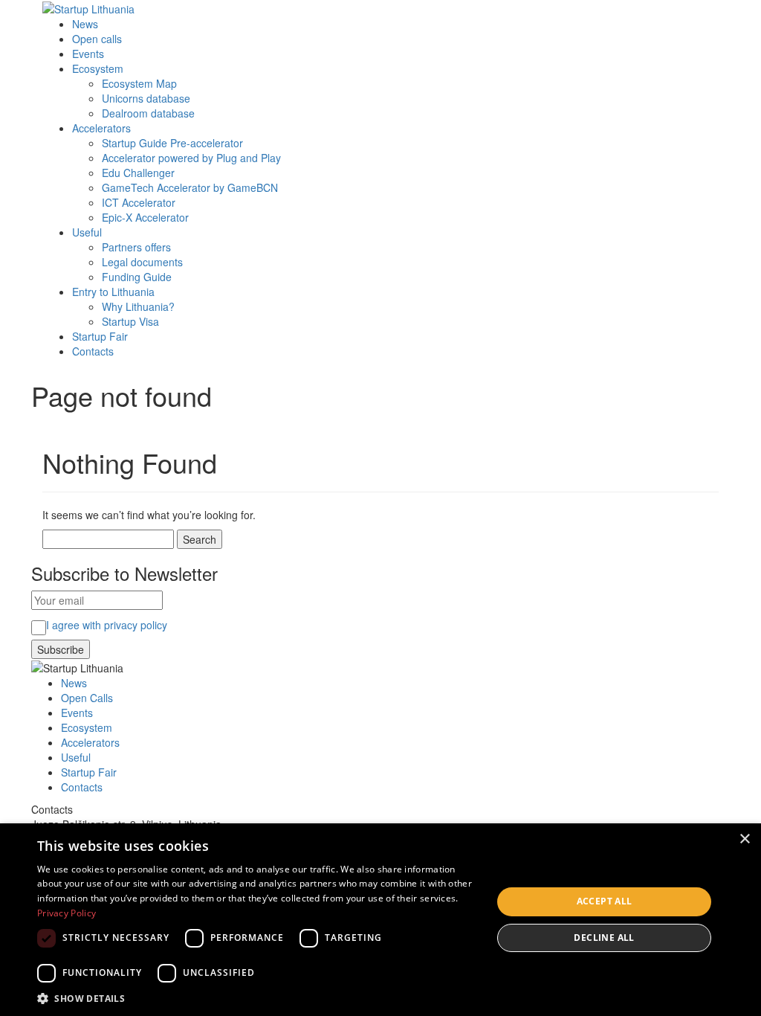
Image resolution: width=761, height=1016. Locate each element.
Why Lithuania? (138, 306)
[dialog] (380, 919)
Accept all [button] (604, 901)
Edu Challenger (138, 172)
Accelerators (101, 127)
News (85, 23)
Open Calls (87, 697)
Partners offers (136, 246)
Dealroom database (148, 113)
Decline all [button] (604, 937)
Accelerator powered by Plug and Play (191, 157)
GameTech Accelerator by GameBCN (190, 187)
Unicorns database (146, 98)
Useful (87, 232)
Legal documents (142, 261)
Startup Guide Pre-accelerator (172, 142)
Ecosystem (97, 68)
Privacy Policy (66, 913)
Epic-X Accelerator (145, 217)
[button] (258, 998)
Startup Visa (130, 321)
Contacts (93, 351)
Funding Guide (137, 276)
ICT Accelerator (138, 202)
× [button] (744, 839)
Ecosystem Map (139, 83)
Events (88, 53)
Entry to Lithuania (113, 291)
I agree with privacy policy (106, 624)
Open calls (97, 38)
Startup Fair (100, 336)
